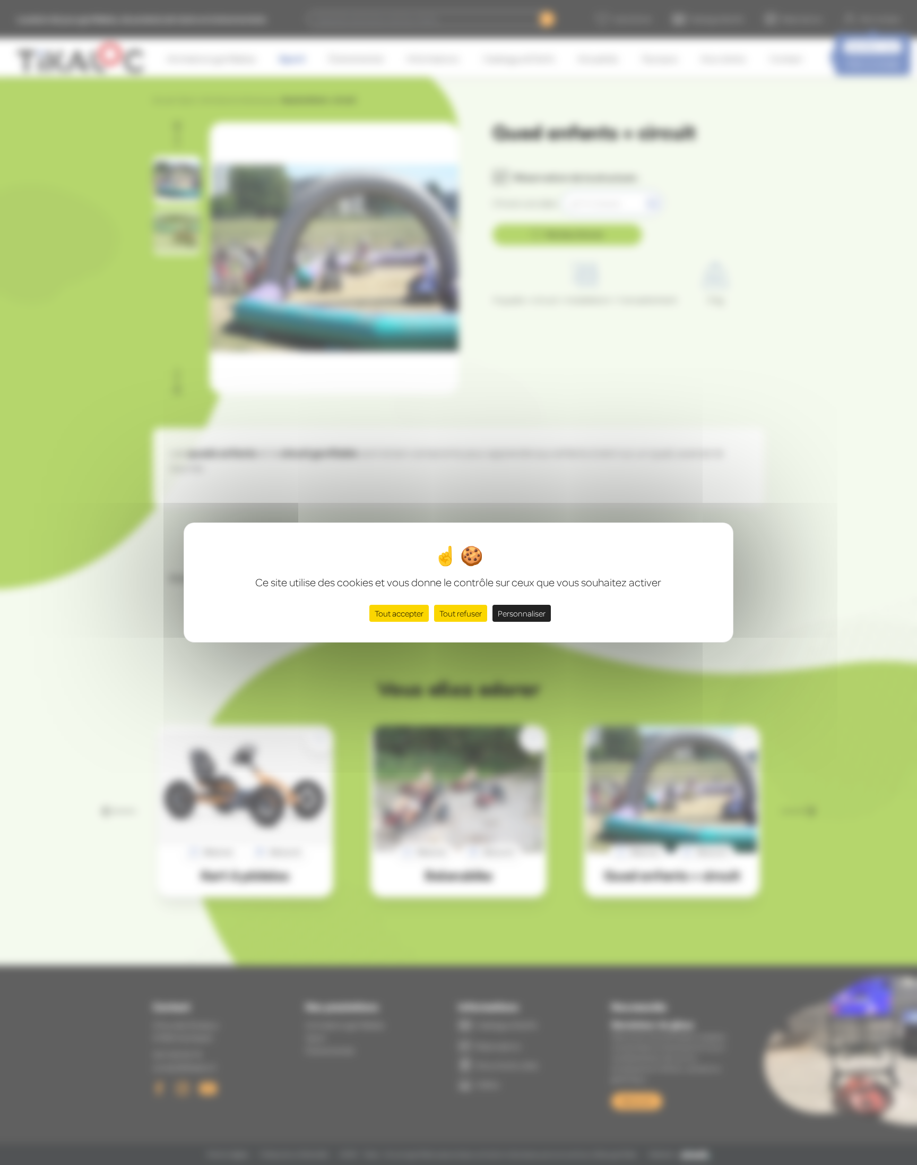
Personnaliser (522, 613)
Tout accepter (399, 613)
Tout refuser (460, 613)
